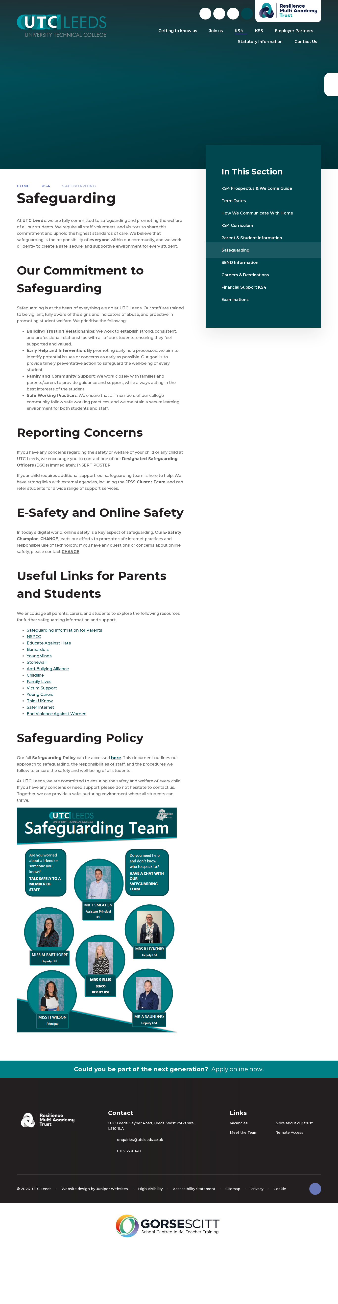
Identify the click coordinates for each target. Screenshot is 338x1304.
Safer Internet (40, 707)
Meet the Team (243, 1132)
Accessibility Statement (194, 1189)
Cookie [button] (280, 1189)
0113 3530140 (129, 1151)
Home (23, 186)
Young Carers (40, 694)
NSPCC (34, 636)
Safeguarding (79, 186)
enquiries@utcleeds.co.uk (140, 1139)
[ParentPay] (331, 84)
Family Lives (39, 681)
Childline (35, 675)
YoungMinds (39, 656)
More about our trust (294, 1123)
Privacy (257, 1189)
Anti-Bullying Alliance (48, 668)
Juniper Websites (112, 1189)
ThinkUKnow (40, 701)
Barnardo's (38, 649)
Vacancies (239, 1123)
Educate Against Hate (49, 643)
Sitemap (232, 1189)
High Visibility (150, 1189)
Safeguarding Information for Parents (64, 630)
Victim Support (42, 688)
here (116, 757)
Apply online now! (237, 1069)
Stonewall (37, 662)
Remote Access (289, 1132)
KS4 (46, 186)
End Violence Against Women (56, 713)
